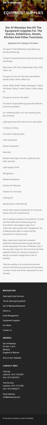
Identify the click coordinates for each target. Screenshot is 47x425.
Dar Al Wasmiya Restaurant (14, 306)
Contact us (7, 330)
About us (6, 311)
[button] (43, 3)
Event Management (10, 316)
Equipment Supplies (11, 320)
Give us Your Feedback (12, 358)
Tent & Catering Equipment (14, 301)
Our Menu (7, 325)
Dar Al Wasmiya (11, 2)
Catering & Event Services (13, 296)
